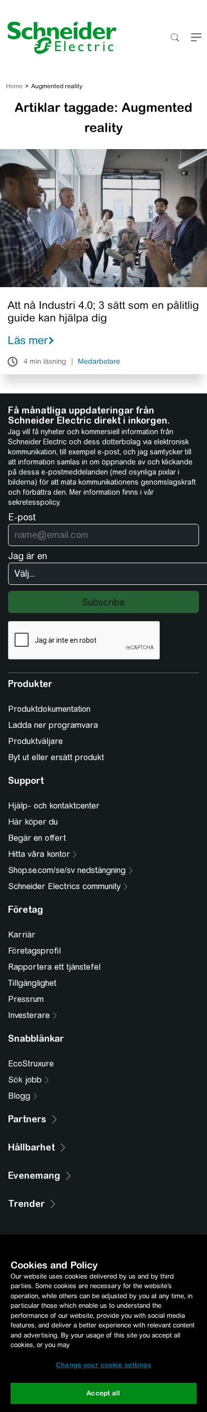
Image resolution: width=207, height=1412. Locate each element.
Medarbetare (99, 361)
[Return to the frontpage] (58, 38)
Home (14, 86)
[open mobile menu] (196, 38)
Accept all (103, 1393)
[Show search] (174, 38)
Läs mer (28, 340)
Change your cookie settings (103, 1365)
